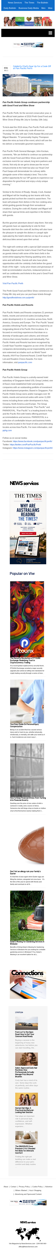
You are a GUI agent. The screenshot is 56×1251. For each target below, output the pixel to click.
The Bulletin (42, 3)
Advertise (48, 1187)
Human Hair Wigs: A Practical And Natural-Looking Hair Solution (24, 1110)
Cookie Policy (37, 1187)
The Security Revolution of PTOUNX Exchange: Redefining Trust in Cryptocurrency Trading (25, 660)
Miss (50, 8)
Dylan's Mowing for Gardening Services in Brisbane (27, 943)
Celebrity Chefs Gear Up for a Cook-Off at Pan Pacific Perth (32, 67)
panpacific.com (25, 362)
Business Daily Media (29, 8)
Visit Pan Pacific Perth (13, 283)
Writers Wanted (21, 1190)
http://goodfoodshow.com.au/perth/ (18, 297)
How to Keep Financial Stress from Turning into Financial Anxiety (28, 799)
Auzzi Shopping (35, 1190)
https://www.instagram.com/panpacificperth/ (33, 448)
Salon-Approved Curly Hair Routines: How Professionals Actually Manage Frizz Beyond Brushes (26, 1072)
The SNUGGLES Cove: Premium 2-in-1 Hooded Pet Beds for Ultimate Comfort (25, 1149)
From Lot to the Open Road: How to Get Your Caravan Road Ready (24, 1034)
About (6, 1187)
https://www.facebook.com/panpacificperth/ (32, 441)
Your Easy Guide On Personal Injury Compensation (24, 725)
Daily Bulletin (10, 8)
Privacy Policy (24, 1187)
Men (43, 8)
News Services (15, 3)
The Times (29, 3)
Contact (13, 1187)
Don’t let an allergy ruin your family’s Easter (25, 872)
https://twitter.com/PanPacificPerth (25, 444)
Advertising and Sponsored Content (28, 1194)
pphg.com (7, 430)
